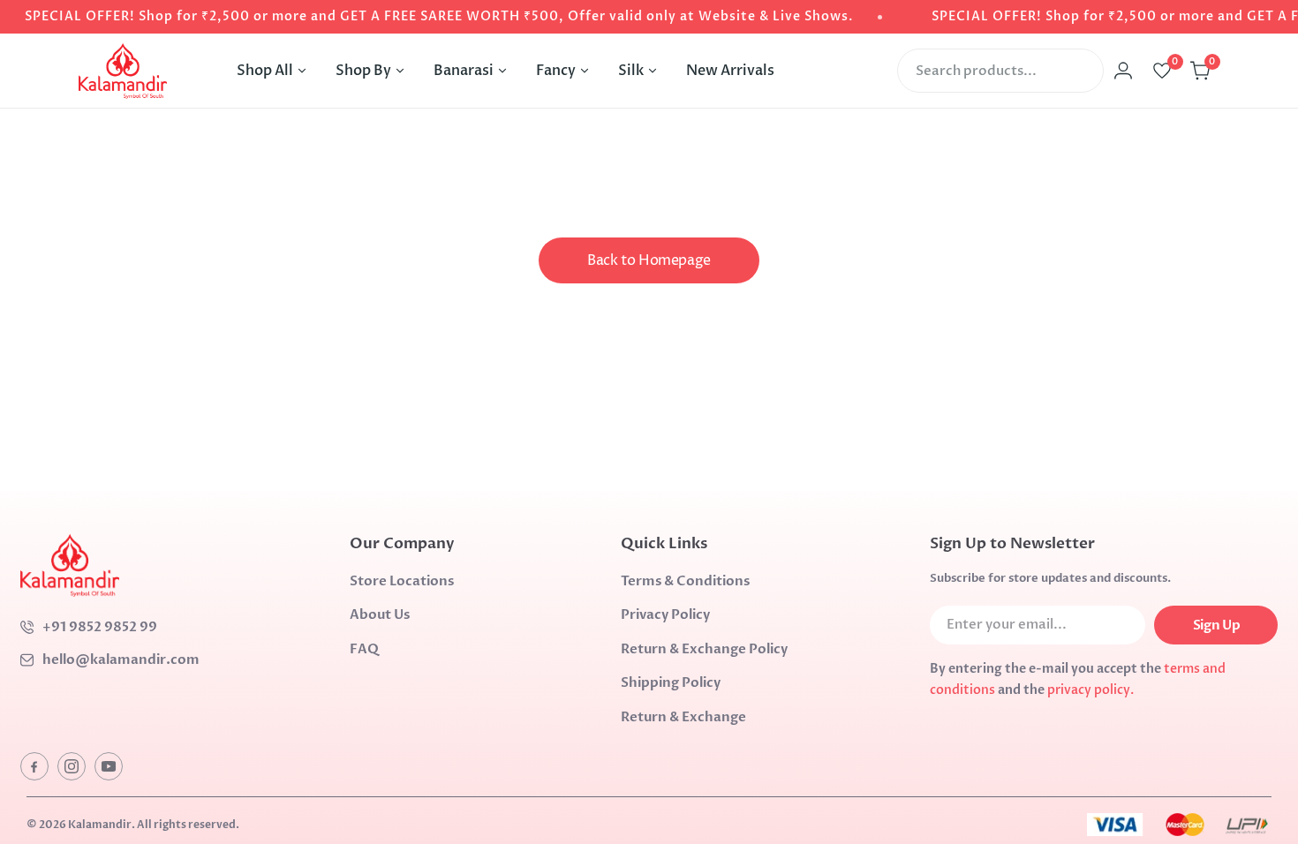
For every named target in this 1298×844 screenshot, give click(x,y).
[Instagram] (71, 766)
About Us (380, 614)
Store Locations (402, 581)
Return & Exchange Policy (704, 649)
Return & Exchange (683, 717)
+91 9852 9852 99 (99, 627)
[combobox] (1000, 71)
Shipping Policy (671, 682)
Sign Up (1216, 625)
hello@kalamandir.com (121, 659)
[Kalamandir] (123, 70)
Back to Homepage (649, 260)
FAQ (364, 649)
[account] (1123, 70)
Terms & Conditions (685, 581)
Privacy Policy (665, 614)
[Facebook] (34, 766)
